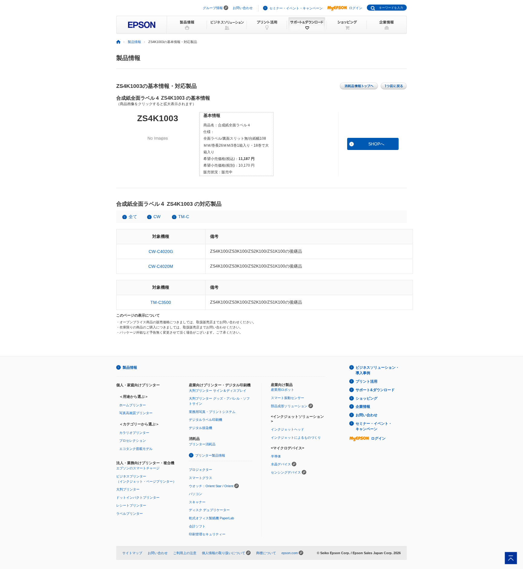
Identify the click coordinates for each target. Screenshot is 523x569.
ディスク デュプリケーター (209, 510)
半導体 (276, 456)
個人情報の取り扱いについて (223, 553)
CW (156, 216)
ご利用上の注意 (184, 553)
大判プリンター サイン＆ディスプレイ (217, 390)
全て (133, 216)
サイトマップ (132, 553)
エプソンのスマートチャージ (138, 468)
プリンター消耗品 (202, 444)
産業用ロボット (282, 389)
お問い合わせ (243, 8)
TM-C (183, 216)
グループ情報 (213, 8)
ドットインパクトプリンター (138, 497)
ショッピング (366, 398)
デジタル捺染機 (200, 428)
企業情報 (363, 406)
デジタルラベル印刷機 (205, 419)
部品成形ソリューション (289, 406)
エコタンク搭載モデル (136, 449)
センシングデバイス (286, 472)
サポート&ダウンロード (375, 390)
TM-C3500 (160, 302)
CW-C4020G (161, 251)
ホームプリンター (132, 405)
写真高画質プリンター (136, 413)
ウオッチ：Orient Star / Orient (211, 486)
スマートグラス (200, 478)
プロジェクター (200, 469)
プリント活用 (366, 381)
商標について (266, 553)
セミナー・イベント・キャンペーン (296, 8)
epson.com (289, 553)
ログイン (355, 8)
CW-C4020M (160, 266)
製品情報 (134, 42)
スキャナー (197, 502)
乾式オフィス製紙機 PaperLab (211, 518)
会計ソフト (197, 526)
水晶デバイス (281, 464)
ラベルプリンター (129, 513)
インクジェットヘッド (287, 429)
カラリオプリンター (134, 432)
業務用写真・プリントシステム (212, 412)
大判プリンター (128, 489)
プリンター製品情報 (210, 455)
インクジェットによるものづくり (296, 437)
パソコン (195, 494)
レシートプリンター (131, 505)
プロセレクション (132, 440)
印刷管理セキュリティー (207, 534)
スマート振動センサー (287, 398)
